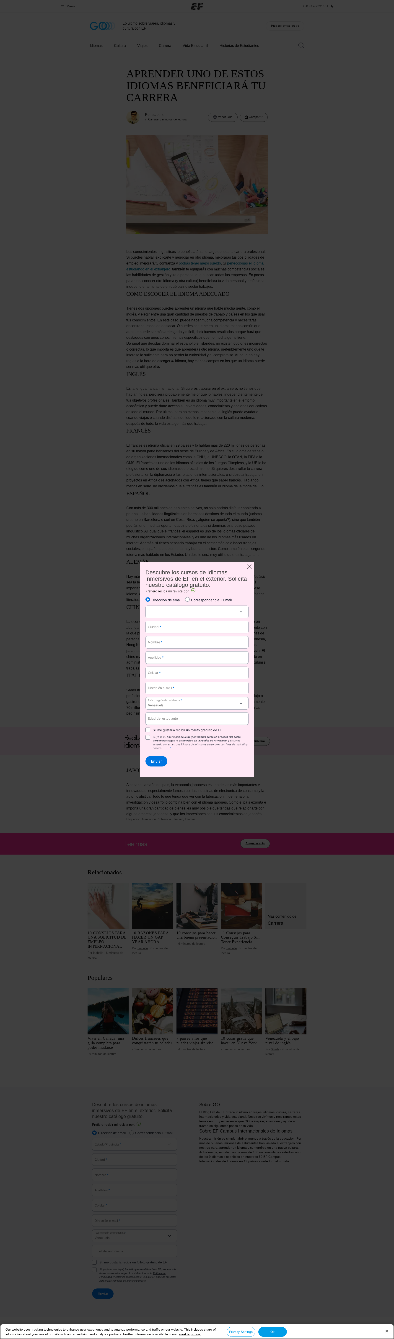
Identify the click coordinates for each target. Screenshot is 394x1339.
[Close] (387, 1331)
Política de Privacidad (213, 740)
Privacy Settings (241, 1332)
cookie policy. (190, 1334)
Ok (272, 1332)
